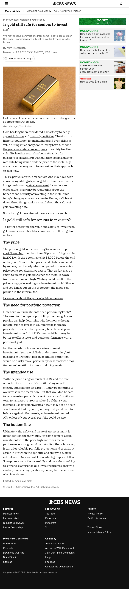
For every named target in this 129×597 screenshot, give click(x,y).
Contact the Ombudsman (59, 566)
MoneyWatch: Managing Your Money (24, 19)
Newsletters (9, 543)
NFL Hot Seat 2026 (13, 523)
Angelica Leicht (23, 481)
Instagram (50, 523)
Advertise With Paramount (59, 548)
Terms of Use (94, 527)
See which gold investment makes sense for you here (37, 213)
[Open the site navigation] (25, 3)
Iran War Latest (11, 518)
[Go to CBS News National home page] (64, 3)
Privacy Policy (95, 513)
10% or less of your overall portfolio (25, 417)
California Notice (96, 518)
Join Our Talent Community (60, 552)
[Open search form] (121, 4)
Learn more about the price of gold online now (33, 298)
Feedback (50, 562)
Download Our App (13, 552)
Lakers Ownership (13, 527)
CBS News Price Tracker (67, 10)
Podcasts (8, 548)
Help (47, 557)
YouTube (50, 513)
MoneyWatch (12, 11)
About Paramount (54, 543)
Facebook (50, 518)
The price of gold (14, 249)
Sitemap (7, 562)
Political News (11, 513)
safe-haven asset (38, 185)
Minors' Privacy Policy (99, 532)
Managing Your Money (39, 10)
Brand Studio (10, 557)
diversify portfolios (42, 136)
